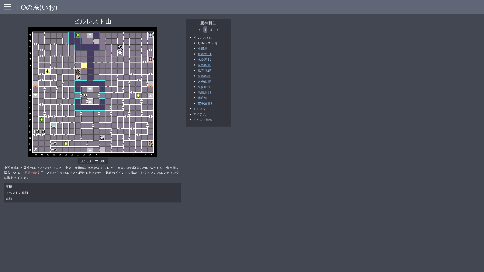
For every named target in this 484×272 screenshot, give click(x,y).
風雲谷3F (204, 76)
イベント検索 (203, 119)
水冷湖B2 (205, 59)
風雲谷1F (204, 65)
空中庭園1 (205, 103)
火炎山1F (204, 81)
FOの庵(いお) (37, 7)
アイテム (199, 114)
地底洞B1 (205, 92)
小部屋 (202, 48)
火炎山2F (204, 87)
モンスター (201, 109)
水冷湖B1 (205, 54)
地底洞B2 (205, 98)
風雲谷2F (204, 70)
